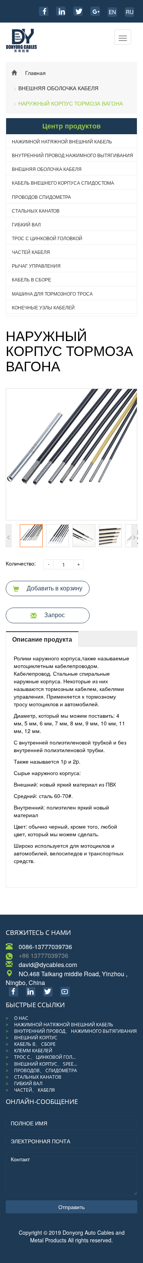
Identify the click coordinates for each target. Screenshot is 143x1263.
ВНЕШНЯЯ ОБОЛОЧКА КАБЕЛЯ (58, 88)
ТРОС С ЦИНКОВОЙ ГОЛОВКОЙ (47, 238)
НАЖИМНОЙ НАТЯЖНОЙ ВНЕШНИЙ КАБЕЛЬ (62, 141)
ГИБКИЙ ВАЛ (26, 224)
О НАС (21, 1018)
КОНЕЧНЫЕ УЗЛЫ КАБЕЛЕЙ (43, 307)
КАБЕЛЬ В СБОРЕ (31, 279)
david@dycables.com (48, 964)
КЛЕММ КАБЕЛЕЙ (33, 1050)
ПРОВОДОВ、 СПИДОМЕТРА (45, 1070)
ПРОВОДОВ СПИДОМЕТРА (41, 196)
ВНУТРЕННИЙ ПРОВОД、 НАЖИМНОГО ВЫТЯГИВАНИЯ (75, 1031)
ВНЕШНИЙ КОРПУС (35, 1037)
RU (129, 12)
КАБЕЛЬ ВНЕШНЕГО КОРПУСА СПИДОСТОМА (63, 182)
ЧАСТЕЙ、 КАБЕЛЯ (34, 1090)
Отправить (71, 1207)
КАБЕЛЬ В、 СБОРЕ (35, 1044)
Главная (35, 72)
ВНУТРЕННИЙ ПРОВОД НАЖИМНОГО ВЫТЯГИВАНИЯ (72, 155)
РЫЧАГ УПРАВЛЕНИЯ (36, 265)
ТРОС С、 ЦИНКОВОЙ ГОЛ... (45, 1057)
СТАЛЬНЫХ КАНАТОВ (35, 210)
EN (112, 12)
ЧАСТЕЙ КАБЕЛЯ (31, 252)
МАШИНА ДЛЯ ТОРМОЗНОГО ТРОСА (52, 293)
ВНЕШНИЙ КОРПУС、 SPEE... (45, 1064)
